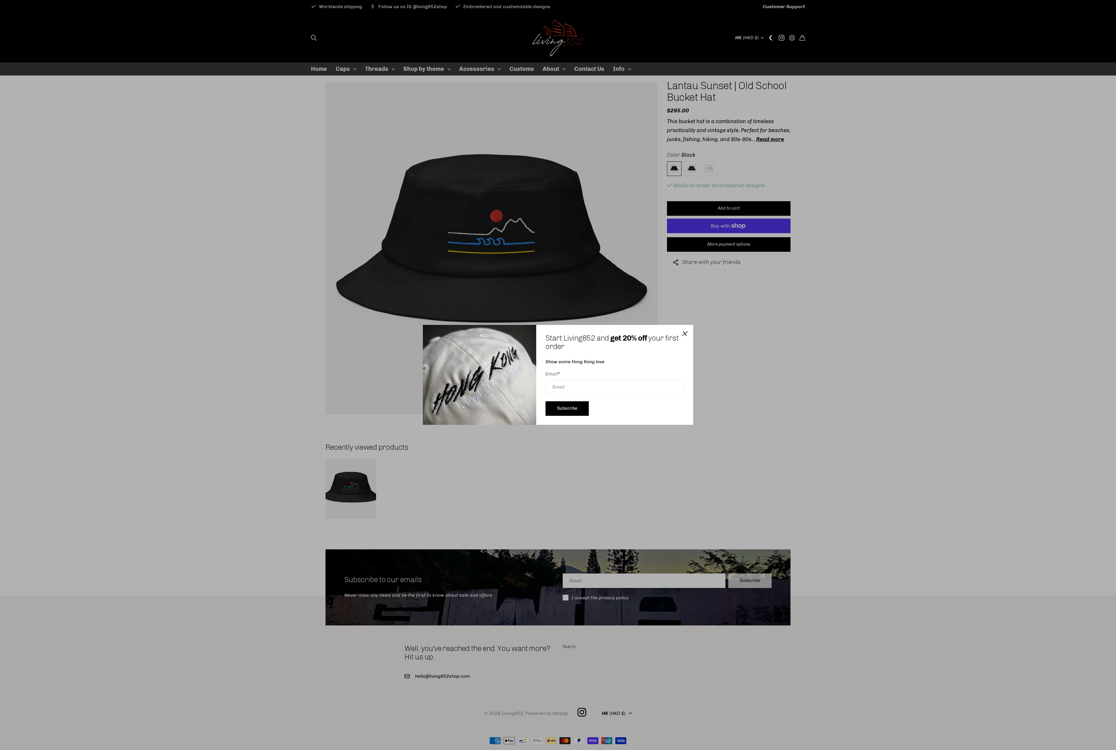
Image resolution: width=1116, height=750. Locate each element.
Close (684, 333)
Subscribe (567, 408)
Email (553, 374)
